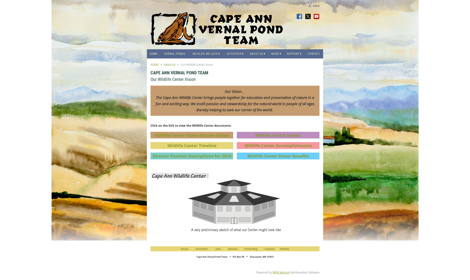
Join (218, 249)
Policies (284, 249)
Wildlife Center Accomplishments (278, 145)
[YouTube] (316, 17)
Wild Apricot (281, 272)
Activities (202, 249)
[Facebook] (300, 17)
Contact (270, 249)
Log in (316, 5)
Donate (232, 249)
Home (185, 249)
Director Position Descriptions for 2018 (192, 156)
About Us (170, 64)
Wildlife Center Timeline (191, 145)
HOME (155, 64)
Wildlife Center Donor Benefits (278, 156)
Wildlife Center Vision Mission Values (192, 135)
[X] (308, 17)
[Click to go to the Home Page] (217, 44)
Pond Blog (251, 249)
